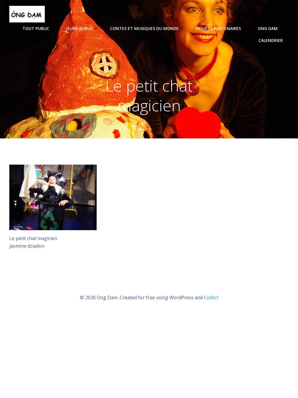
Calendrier (270, 40)
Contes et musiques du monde (144, 28)
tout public (35, 28)
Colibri (211, 297)
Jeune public (79, 28)
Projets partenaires (218, 28)
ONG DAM (268, 28)
